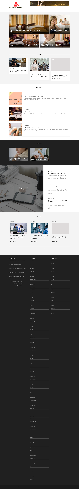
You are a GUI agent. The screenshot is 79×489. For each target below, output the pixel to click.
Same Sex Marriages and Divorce (32, 127)
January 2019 (32, 479)
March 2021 (32, 416)
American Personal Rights (16, 486)
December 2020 (33, 421)
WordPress (45, 486)
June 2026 (31, 266)
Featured (52, 276)
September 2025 (33, 287)
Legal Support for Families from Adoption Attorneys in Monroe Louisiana (18, 237)
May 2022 (31, 387)
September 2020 (33, 429)
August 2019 (32, 463)
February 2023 (32, 366)
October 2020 (32, 426)
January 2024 (32, 339)
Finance (52, 279)
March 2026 (32, 271)
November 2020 (33, 424)
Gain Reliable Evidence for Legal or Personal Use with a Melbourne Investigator (39, 237)
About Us (22, 281)
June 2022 (31, 384)
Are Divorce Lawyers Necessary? (59, 31)
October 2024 (32, 316)
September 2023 (33, 350)
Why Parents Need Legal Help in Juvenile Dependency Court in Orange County (59, 237)
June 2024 (31, 326)
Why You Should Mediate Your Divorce (33, 96)
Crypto (52, 271)
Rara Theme (35, 486)
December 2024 (33, 310)
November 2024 (33, 313)
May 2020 (31, 439)
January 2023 (32, 368)
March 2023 (32, 363)
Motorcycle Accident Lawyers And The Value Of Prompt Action (18, 71)
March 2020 (32, 445)
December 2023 (33, 342)
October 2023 (32, 347)
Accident (52, 260)
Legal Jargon (13, 45)
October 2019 (32, 458)
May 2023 (31, 358)
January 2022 (32, 395)
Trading (52, 313)
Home (18, 281)
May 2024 (31, 329)
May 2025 (31, 297)
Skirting (52, 305)
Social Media (53, 308)
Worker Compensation (55, 316)
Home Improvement (54, 287)
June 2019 (31, 468)
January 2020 (32, 450)
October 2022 (32, 376)
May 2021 (31, 413)
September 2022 (33, 379)
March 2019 (32, 476)
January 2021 (32, 418)
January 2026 (32, 276)
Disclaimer (15, 283)
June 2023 (31, 355)
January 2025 (32, 308)
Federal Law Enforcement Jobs (62, 44)
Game (52, 281)
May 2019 (31, 471)
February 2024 (32, 337)
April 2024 (32, 331)
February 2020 (32, 447)
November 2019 (33, 455)
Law (10, 15)
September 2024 (33, 318)
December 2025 (33, 279)
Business (52, 268)
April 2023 (32, 360)
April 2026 (32, 268)
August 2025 (32, 289)
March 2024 (32, 334)
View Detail (13, 241)
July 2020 (31, 434)
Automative (53, 266)
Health (52, 284)
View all (39, 248)
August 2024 (32, 321)
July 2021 (31, 410)
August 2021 (32, 408)
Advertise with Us (18, 285)
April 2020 (32, 442)
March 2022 (32, 389)
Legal (52, 300)
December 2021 (33, 397)
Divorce (39, 88)
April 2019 (32, 474)
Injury (39, 144)
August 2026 (32, 260)
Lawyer (52, 297)
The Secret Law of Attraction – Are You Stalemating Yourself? (25, 31)
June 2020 (31, 437)
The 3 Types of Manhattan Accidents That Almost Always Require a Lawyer (57, 172)
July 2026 (31, 263)
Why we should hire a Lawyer (55, 186)
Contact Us (14, 281)
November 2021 (33, 400)
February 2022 (32, 392)
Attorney (53, 263)
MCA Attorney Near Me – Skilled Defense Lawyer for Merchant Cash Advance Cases (39, 76)
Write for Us (20, 283)
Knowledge (53, 292)
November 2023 (33, 345)
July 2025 (31, 292)
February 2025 (32, 305)
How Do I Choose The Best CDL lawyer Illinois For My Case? (32, 44)
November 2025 (33, 281)
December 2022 (33, 371)
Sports (52, 310)
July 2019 (31, 466)
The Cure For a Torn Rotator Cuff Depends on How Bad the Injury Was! (47, 44)
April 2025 (32, 300)
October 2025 (32, 284)
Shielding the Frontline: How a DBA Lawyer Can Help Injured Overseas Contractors (59, 76)
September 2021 (33, 405)
